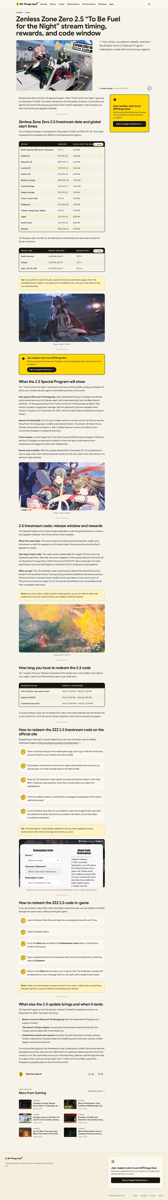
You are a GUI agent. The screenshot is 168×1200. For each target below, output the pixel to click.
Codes (61, 4)
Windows (102, 4)
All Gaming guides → (96, 1091)
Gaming (43, 4)
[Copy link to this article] (149, 88)
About (135, 1195)
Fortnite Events (88, 4)
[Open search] (149, 4)
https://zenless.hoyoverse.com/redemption (58, 743)
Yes (92, 1074)
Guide (27, 12)
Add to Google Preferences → (41, 370)
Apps (111, 4)
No (102, 1074)
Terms (160, 1195)
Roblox (53, 4)
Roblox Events (73, 4)
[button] (62, 318)
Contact (144, 1195)
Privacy (152, 1195)
